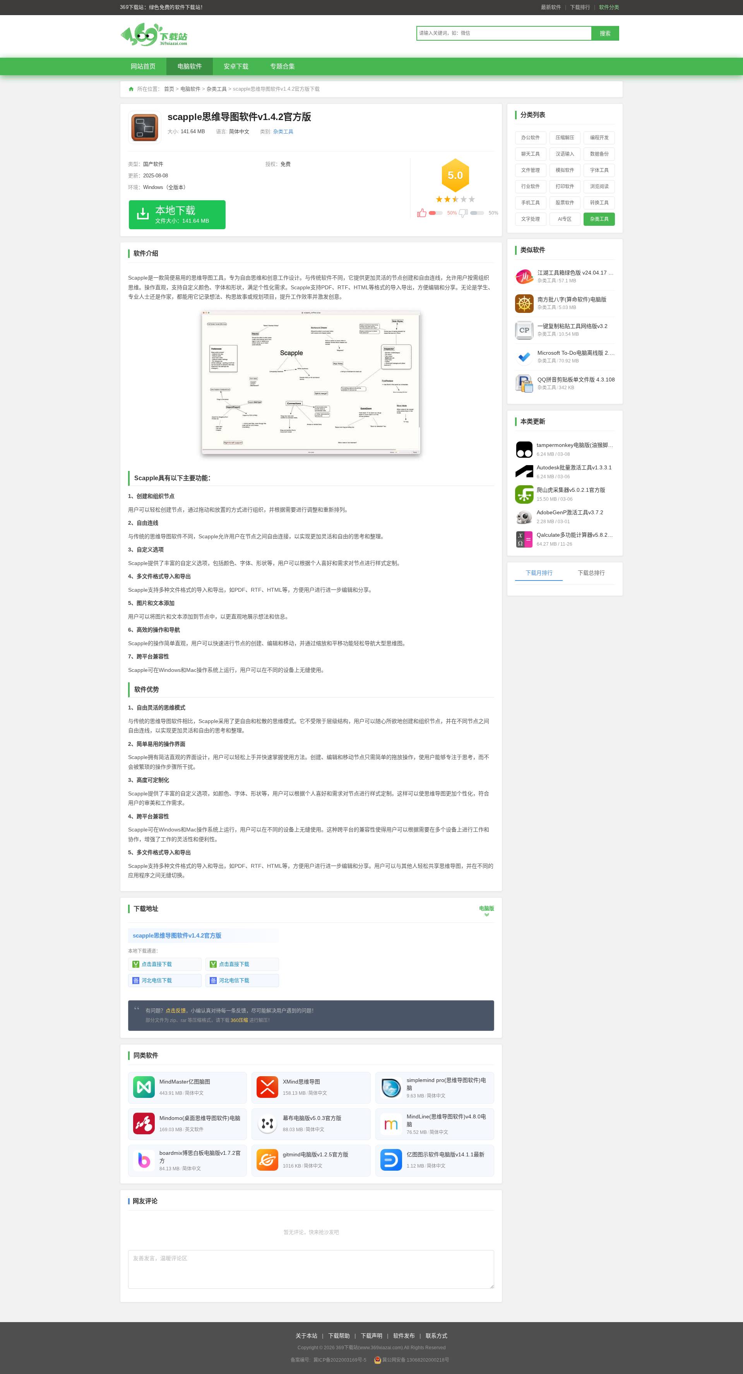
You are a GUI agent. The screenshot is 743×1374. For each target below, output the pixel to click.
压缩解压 (565, 138)
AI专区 (565, 219)
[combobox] (503, 33)
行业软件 (530, 186)
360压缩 (239, 1020)
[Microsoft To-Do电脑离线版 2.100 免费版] (524, 357)
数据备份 (599, 154)
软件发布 (404, 1336)
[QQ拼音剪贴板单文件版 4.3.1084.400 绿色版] (524, 383)
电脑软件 (189, 66)
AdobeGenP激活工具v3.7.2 (570, 512)
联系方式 (436, 1336)
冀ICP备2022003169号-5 (339, 1360)
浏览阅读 (599, 186)
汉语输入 (565, 154)
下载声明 (371, 1336)
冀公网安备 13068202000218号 (415, 1360)
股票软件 (565, 203)
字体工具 (599, 170)
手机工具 (530, 203)
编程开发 (599, 138)
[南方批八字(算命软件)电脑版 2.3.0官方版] (524, 303)
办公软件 (530, 138)
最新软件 (551, 7)
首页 (169, 89)
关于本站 (306, 1336)
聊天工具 (530, 154)
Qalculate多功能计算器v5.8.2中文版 (576, 535)
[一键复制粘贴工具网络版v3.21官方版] (524, 330)
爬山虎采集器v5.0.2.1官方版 (571, 490)
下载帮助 (339, 1336)
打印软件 (565, 186)
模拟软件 (565, 170)
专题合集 (282, 66)
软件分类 (609, 7)
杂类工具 (217, 89)
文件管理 (530, 170)
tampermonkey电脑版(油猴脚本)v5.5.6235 (576, 445)
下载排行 (580, 7)
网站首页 (143, 66)
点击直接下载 (157, 964)
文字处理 (530, 219)
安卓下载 (236, 66)
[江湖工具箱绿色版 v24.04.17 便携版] (524, 277)
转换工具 (599, 203)
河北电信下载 (157, 980)
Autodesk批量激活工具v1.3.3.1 (574, 467)
